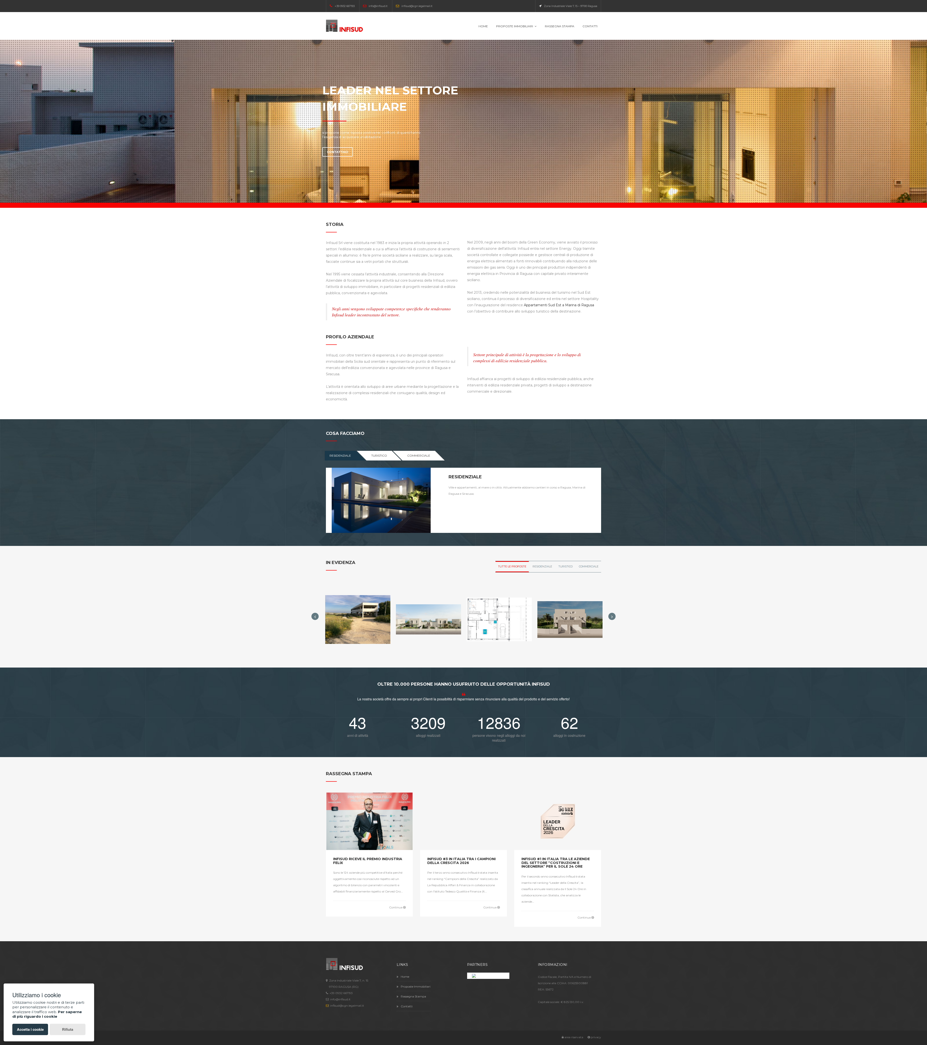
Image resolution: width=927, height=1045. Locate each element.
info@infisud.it (378, 6)
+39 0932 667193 (345, 6)
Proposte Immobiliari (514, 26)
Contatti (590, 26)
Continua (396, 907)
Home (483, 26)
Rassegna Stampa (559, 26)
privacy (595, 1037)
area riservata (573, 1037)
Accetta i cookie (30, 1029)
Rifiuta (67, 1029)
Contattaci (337, 152)
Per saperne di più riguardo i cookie (47, 1014)
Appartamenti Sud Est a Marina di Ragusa (559, 305)
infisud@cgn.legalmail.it (416, 6)
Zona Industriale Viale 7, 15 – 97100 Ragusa (570, 6)
